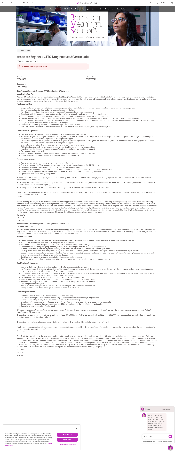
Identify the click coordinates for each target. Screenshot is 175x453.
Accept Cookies (67, 435)
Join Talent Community (27, 3)
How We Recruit (109, 9)
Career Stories (15, 3)
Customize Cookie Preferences (67, 444)
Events (99, 9)
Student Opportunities (88, 9)
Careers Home (54, 9)
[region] (41, 437)
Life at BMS (65, 9)
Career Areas (5, 3)
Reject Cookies (67, 439)
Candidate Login (154, 3)
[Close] (76, 428)
